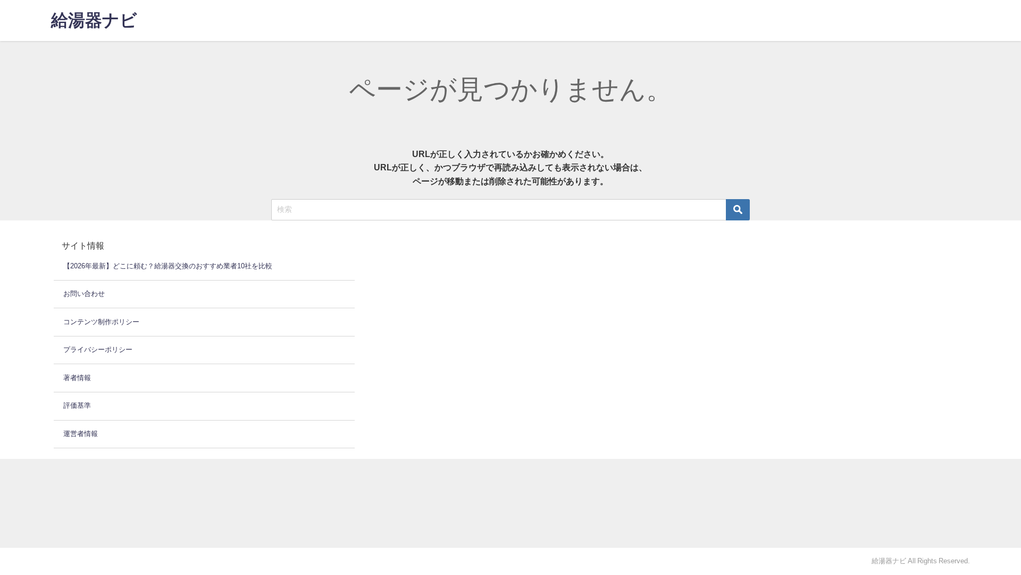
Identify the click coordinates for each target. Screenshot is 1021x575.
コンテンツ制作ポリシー (101, 321)
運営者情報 (80, 433)
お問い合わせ (84, 293)
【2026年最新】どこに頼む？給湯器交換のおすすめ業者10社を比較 (167, 265)
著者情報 (77, 377)
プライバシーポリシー (97, 349)
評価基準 (77, 405)
